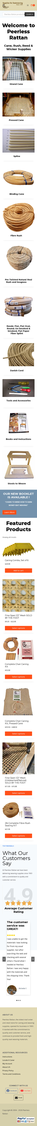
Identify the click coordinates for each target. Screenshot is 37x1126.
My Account (7, 1063)
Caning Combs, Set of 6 (16, 560)
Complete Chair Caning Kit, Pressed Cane (17, 722)
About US (6, 1067)
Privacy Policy (8, 1070)
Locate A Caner (8, 1060)
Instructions (7, 1056)
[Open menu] (28, 5)
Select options (18, 628)
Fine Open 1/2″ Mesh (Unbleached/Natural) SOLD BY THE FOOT (15, 780)
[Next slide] (33, 959)
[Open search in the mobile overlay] (18, 14)
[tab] (16, 1000)
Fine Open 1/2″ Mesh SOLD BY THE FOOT (18, 616)
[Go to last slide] (4, 959)
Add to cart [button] (19, 570)
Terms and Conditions (11, 1074)
